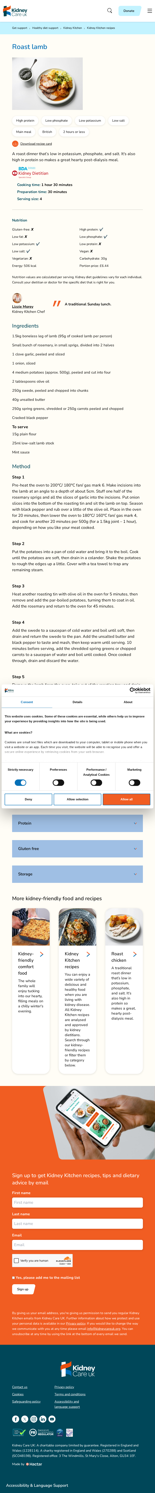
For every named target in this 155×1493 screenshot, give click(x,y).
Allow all (126, 799)
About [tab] (128, 702)
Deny (28, 799)
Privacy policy (75, 1323)
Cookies (18, 1394)
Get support (19, 28)
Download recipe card (36, 144)
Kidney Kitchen (72, 28)
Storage (25, 874)
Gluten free (28, 848)
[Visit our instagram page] (33, 1419)
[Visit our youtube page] (52, 1419)
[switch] (58, 782)
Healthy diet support (45, 28)
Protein (24, 823)
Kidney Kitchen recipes (101, 28)
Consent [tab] (27, 702)
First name (21, 1192)
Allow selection (77, 799)
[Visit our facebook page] (15, 1419)
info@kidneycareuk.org (103, 1329)
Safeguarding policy (26, 1401)
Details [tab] (78, 702)
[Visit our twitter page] (24, 1419)
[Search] (109, 11)
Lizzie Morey (22, 306)
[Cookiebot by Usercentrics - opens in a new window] (132, 690)
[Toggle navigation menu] (150, 11)
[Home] (15, 11)
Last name (21, 1214)
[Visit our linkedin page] (42, 1419)
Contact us (19, 1387)
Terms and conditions (70, 1394)
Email (17, 1235)
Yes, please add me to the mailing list (48, 1277)
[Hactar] (33, 1464)
